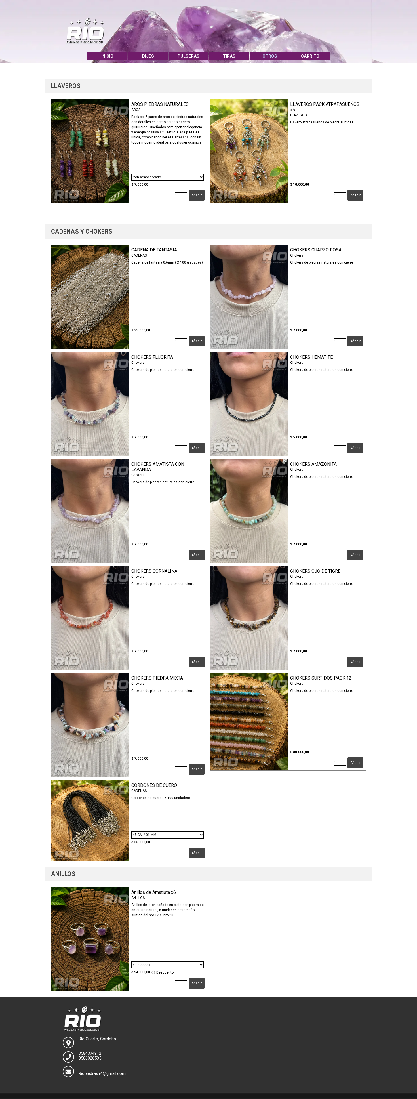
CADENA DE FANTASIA (154, 250)
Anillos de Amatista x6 (153, 892)
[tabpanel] (208, 86)
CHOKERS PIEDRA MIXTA (157, 678)
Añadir (196, 195)
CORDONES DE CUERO (154, 785)
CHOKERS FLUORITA (152, 357)
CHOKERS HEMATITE (311, 357)
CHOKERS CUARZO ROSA (316, 250)
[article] (129, 151)
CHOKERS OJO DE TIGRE (315, 571)
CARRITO (310, 56)
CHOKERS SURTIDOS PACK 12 (320, 678)
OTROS (269, 56)
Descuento (164, 972)
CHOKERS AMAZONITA (313, 464)
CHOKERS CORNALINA (154, 571)
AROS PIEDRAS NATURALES (160, 104)
